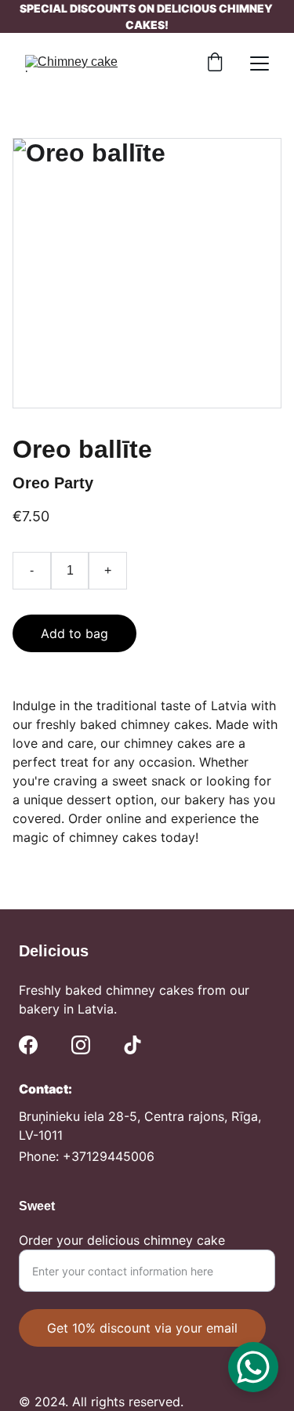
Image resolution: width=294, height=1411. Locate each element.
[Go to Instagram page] (80, 1045)
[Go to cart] (215, 63)
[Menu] (259, 63)
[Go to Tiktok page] (132, 1045)
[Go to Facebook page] (28, 1045)
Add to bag (74, 633)
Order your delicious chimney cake (122, 1240)
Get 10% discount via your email (142, 1328)
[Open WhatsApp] (253, 1367)
